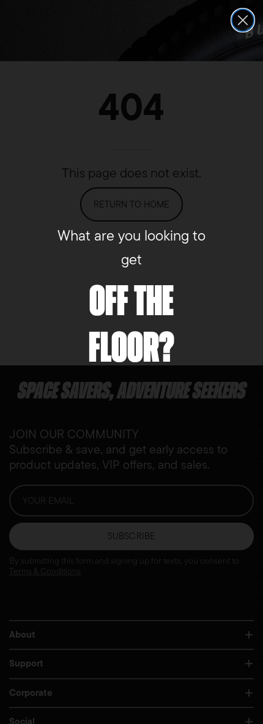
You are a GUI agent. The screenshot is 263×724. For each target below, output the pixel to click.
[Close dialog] (243, 20)
